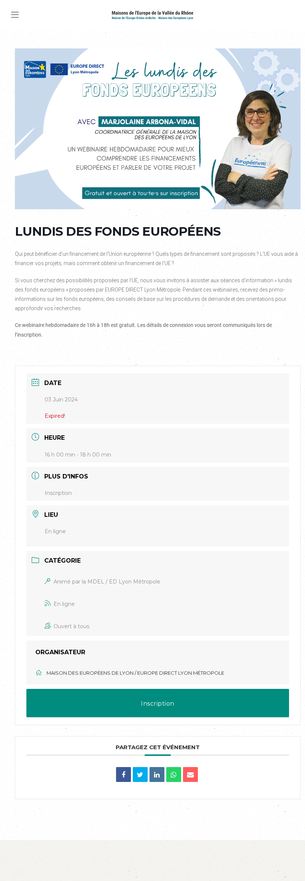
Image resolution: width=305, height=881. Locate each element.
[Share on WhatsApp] (173, 774)
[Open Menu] (15, 15)
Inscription (58, 493)
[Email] (190, 774)
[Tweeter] (140, 774)
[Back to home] (152, 15)
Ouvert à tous (71, 626)
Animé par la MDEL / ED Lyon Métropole (107, 581)
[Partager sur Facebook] (123, 774)
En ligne (64, 604)
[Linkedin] (157, 774)
